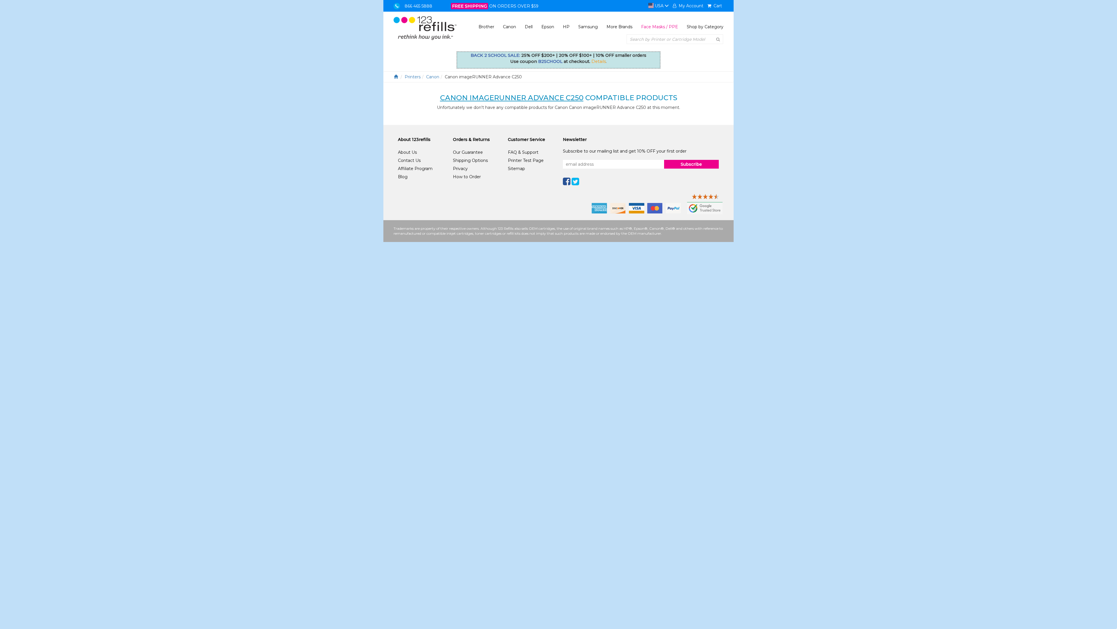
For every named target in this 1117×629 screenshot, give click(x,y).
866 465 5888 (418, 6)
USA (659, 5)
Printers (413, 76)
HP (566, 26)
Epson (547, 26)
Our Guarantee (468, 152)
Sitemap (516, 168)
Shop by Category (705, 26)
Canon (509, 26)
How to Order (467, 176)
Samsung (588, 26)
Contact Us (409, 160)
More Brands (619, 26)
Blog (403, 176)
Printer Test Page (526, 160)
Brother (486, 26)
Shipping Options (470, 160)
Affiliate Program (415, 168)
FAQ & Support (523, 152)
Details (598, 61)
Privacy (460, 168)
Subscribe (691, 164)
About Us (407, 152)
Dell (529, 26)
